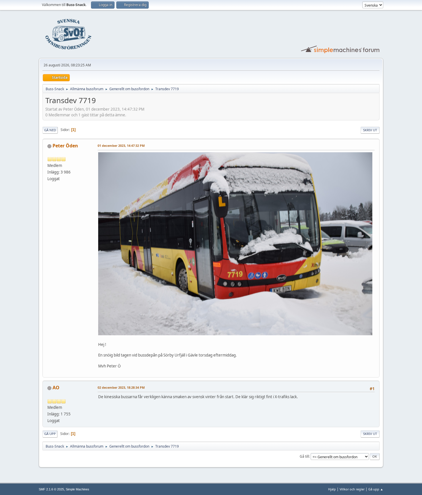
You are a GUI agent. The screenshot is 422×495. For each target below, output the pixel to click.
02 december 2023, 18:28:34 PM (121, 387)
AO (56, 387)
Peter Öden (65, 145)
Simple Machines (77, 489)
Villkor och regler (352, 489)
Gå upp (50, 434)
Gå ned (50, 130)
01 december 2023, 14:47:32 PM (121, 145)
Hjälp (332, 489)
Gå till (304, 456)
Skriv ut (370, 130)
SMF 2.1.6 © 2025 (51, 489)
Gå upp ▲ (375, 489)
